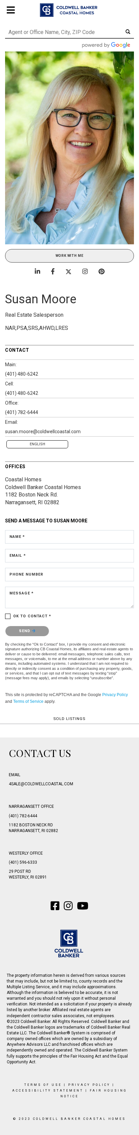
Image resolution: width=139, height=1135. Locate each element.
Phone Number (26, 574)
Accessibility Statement (47, 1090)
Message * (21, 593)
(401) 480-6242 (21, 374)
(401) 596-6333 (23, 862)
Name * (17, 537)
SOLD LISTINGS (69, 718)
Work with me (70, 255)
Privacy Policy (115, 694)
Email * (17, 555)
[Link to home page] (69, 10)
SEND (25, 631)
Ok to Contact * (32, 616)
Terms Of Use (43, 1085)
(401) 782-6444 (21, 412)
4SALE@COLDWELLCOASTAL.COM (41, 784)
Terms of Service (28, 701)
